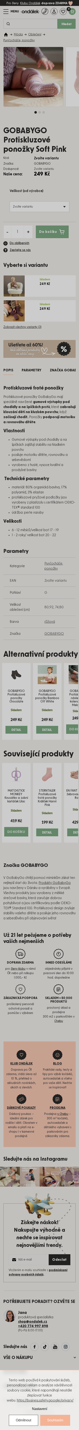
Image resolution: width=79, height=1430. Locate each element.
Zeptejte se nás (20, 250)
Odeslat (59, 1259)
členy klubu (18, 968)
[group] (16, 701)
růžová (49, 621)
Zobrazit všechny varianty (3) (22, 327)
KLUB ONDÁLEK (21, 1063)
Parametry (31, 370)
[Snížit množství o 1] (7, 232)
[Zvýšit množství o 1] (28, 232)
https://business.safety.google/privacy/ (45, 1400)
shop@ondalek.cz (32, 1321)
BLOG (57, 1063)
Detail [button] (16, 730)
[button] (16, 725)
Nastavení (39, 1409)
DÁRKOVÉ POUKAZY (21, 1107)
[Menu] (11, 11)
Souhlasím (55, 1420)
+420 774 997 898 (33, 1326)
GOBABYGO (54, 633)
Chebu (58, 1021)
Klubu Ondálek (30, 3)
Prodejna (57, 1107)
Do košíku (48, 232)
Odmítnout (23, 1420)
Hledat (67, 24)
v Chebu (62, 1114)
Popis (8, 370)
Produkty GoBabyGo (55, 883)
